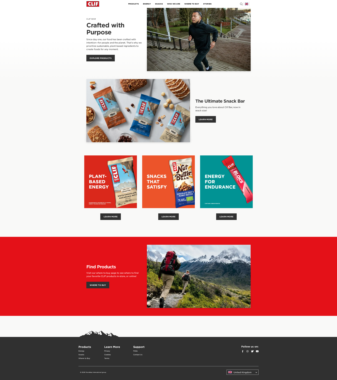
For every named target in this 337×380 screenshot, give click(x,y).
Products (133, 4)
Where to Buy (191, 4)
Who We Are (173, 4)
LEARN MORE (111, 216)
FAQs (135, 351)
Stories (207, 4)
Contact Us (137, 355)
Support (139, 346)
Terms (106, 358)
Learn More (112, 346)
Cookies (107, 355)
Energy (147, 4)
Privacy (107, 351)
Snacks (159, 4)
